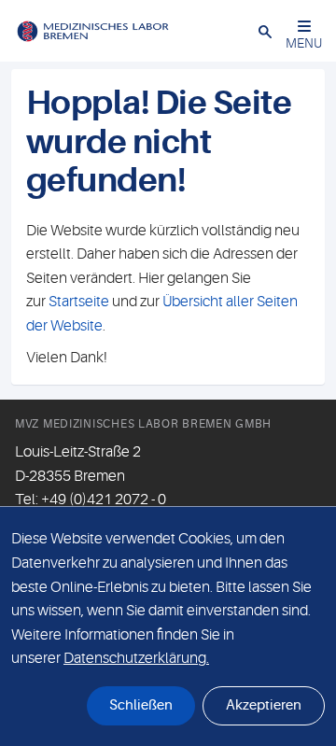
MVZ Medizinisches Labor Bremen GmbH (143, 423)
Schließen (141, 705)
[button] (265, 31)
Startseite (79, 301)
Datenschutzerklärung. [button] (136, 658)
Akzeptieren (263, 705)
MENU (304, 42)
